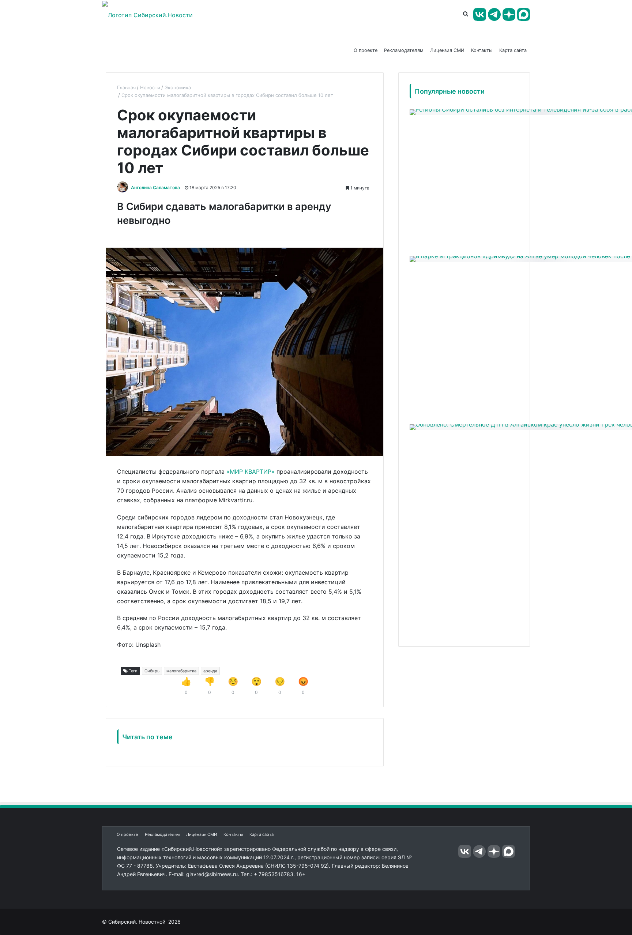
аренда (210, 670)
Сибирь (151, 670)
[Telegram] (494, 14)
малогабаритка (181, 670)
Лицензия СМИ (447, 50)
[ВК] (479, 14)
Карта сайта (513, 50)
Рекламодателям (404, 50)
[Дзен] (509, 14)
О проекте (365, 50)
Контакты (482, 50)
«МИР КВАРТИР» (250, 471)
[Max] (523, 14)
